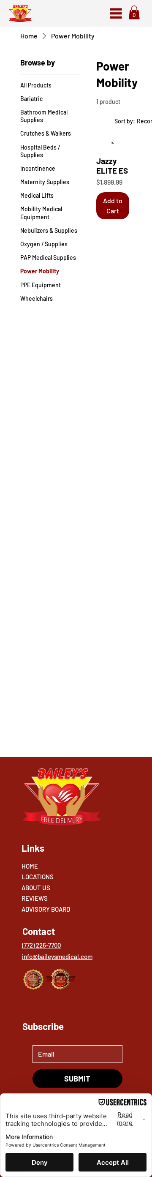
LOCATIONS (38, 876)
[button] (134, 12)
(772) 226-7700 (41, 945)
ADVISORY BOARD (46, 909)
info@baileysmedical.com (57, 956)
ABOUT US (36, 887)
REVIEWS (35, 898)
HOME (30, 866)
